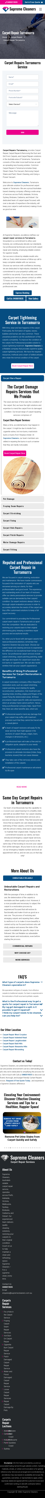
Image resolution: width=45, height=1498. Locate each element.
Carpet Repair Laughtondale (14, 1041)
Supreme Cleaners (21, 182)
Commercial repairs (23, 946)
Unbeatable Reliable (22, 878)
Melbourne (13, 1440)
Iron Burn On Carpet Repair (8, 1339)
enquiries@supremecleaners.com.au (17, 1293)
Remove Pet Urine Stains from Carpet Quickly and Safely (22, 1138)
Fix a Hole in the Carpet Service (9, 1315)
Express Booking (22, 292)
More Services (22, 960)
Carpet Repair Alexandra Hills (15, 1046)
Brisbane (12, 1431)
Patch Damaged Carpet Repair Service (8, 1362)
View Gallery (33, 298)
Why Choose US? (22, 953)
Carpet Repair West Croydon (15, 1035)
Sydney (7, 1449)
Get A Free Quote (32, 2)
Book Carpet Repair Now (22, 366)
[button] (38, 1123)
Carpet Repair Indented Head (15, 1038)
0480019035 (12, 2)
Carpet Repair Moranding (13, 1049)
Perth (6, 1443)
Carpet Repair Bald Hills (12, 1044)
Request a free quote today (18, 1081)
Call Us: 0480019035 (15, 298)
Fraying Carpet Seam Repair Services (7, 1327)
